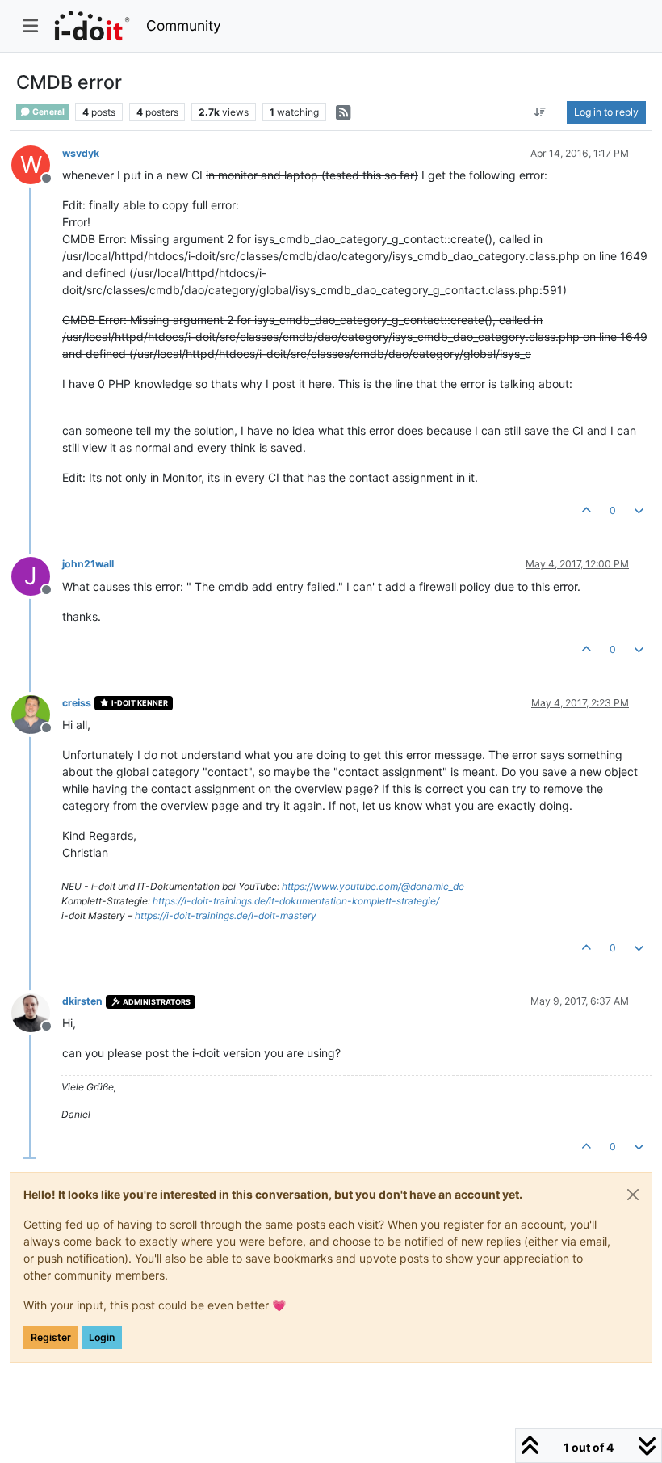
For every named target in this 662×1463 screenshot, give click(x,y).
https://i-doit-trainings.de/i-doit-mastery (225, 915)
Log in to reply (606, 112)
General (48, 112)
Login (102, 1337)
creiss (76, 703)
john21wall (88, 564)
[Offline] (36, 713)
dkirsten (82, 1001)
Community (183, 25)
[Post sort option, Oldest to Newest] (540, 112)
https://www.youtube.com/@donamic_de (373, 886)
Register (51, 1337)
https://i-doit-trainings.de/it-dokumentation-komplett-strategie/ (296, 901)
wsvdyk (80, 153)
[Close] (633, 1194)
